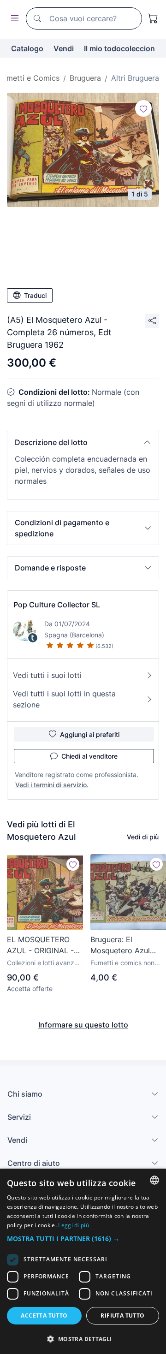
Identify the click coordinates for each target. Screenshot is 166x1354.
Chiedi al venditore (89, 756)
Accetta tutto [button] (44, 1315)
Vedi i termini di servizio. (52, 785)
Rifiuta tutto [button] (122, 1315)
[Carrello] (153, 18)
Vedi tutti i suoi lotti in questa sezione (64, 699)
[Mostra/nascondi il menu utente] (13, 19)
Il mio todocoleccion (119, 48)
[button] (83, 442)
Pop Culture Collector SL (56, 604)
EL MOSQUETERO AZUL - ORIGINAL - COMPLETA (40, 945)
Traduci (35, 295)
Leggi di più (73, 1225)
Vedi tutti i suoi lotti (47, 675)
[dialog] (83, 1261)
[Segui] (143, 108)
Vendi (63, 48)
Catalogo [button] (27, 48)
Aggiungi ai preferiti (89, 734)
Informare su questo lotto (83, 1024)
